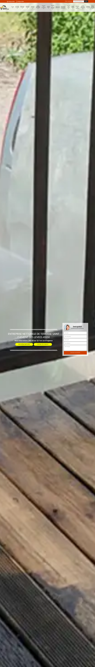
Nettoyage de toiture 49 (17, 7)
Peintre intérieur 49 (72, 7)
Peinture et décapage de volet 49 (52, 7)
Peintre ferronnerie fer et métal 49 (38, 7)
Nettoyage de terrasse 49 (77, 7)
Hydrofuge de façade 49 (27, 7)
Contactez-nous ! (43, 344)
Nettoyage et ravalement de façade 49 (63, 7)
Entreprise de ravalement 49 (44, 7)
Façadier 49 (12, 7)
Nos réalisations (24, 344)
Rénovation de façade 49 (58, 7)
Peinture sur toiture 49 (68, 7)
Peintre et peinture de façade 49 (92, 7)
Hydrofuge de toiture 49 (32, 7)
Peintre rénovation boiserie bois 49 (83, 7)
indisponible (11, 1)
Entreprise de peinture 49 (88, 7)
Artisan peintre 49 (48, 7)
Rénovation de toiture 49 (22, 7)
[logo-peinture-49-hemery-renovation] (4, 7)
